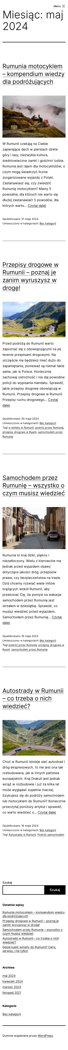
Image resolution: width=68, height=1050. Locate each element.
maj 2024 (9, 975)
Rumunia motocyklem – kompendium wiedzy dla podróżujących (33, 73)
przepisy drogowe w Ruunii (19, 432)
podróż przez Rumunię (49, 427)
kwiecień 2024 (12, 981)
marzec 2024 (11, 987)
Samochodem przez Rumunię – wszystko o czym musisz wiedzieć (33, 485)
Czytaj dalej (37, 206)
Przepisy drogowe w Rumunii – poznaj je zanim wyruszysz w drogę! (30, 922)
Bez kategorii (48, 223)
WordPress (45, 1035)
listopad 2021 (11, 992)
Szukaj (7, 882)
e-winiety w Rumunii (21, 427)
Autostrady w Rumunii (22, 834)
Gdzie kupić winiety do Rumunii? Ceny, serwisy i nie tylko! (29, 949)
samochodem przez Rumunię (29, 649)
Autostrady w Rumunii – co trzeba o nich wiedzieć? (33, 698)
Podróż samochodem (50, 834)
